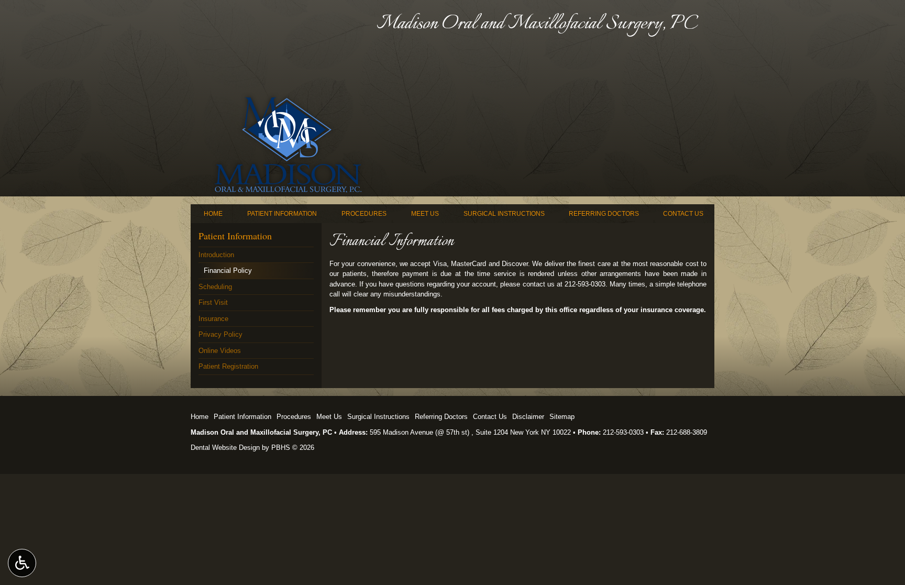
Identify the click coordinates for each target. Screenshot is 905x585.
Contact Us (683, 213)
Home (213, 213)
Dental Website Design (225, 447)
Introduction (216, 255)
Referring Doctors (604, 213)
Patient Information (282, 213)
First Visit (213, 302)
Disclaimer (528, 417)
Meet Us (425, 213)
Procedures (364, 213)
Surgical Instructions (504, 213)
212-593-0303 (623, 432)
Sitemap (562, 417)
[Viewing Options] (22, 563)
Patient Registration (228, 366)
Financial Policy (228, 270)
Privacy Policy (220, 334)
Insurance (213, 319)
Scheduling (215, 287)
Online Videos (219, 351)
